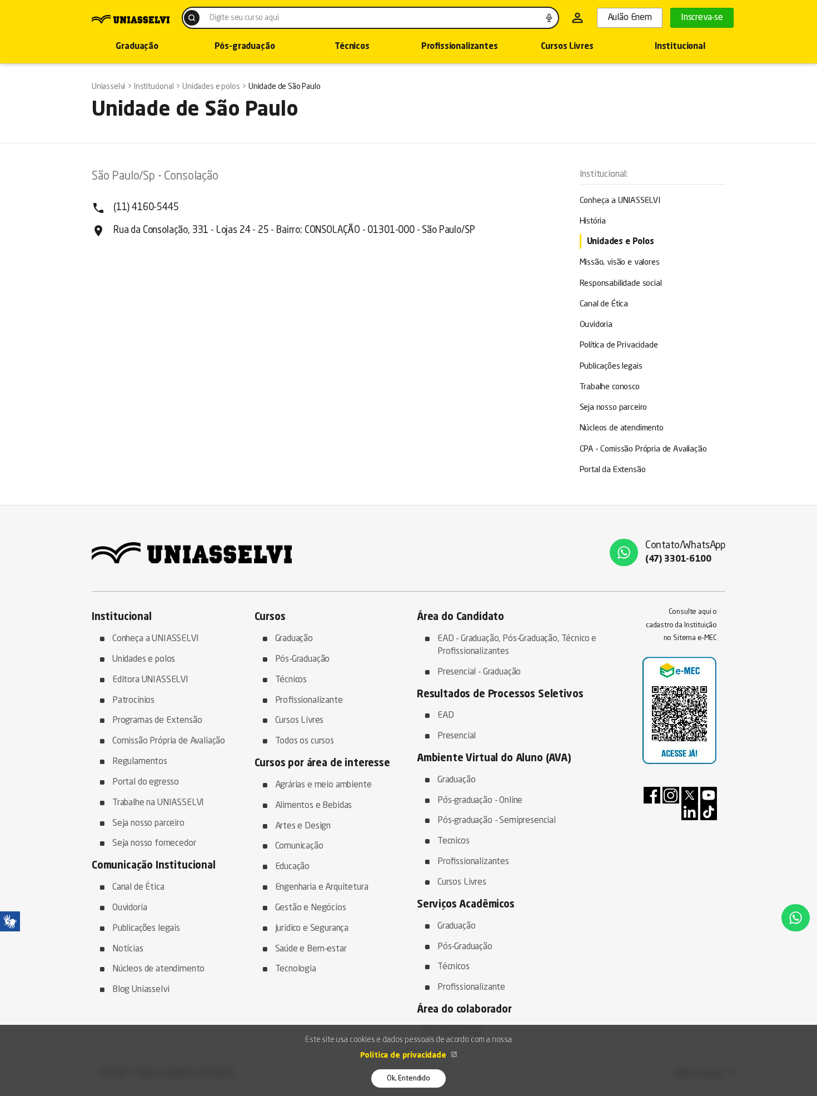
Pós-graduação (245, 47)
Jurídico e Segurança (312, 928)
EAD (445, 715)
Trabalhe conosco (610, 387)
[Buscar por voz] (549, 18)
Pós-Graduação (302, 659)
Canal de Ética (604, 304)
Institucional (680, 47)
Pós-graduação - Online (479, 800)
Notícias (127, 949)
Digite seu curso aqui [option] (244, 18)
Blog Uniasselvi (140, 989)
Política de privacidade (404, 1055)
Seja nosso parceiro (613, 408)
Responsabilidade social (621, 284)
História (593, 221)
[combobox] (370, 18)
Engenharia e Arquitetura (321, 887)
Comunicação (299, 846)
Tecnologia (295, 969)
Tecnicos (453, 841)
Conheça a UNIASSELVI (620, 201)
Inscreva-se (702, 17)
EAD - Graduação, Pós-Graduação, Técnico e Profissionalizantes (516, 645)
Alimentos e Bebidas (313, 805)
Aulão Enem (629, 17)
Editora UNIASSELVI (150, 680)
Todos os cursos (304, 741)
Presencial (456, 736)
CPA (643, 449)
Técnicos (352, 47)
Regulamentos (139, 761)
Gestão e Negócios (310, 908)
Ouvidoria (596, 325)
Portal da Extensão (613, 470)
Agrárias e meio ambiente (323, 785)
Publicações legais (611, 367)
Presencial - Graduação (479, 672)
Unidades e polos (143, 659)
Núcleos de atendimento (622, 428)
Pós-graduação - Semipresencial (496, 820)
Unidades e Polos (620, 242)
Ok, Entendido (408, 1078)
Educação (292, 866)
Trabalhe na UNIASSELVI (158, 803)
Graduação (137, 47)
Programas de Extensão (157, 720)
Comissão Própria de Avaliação (168, 741)
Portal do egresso (145, 782)
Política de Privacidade (619, 345)
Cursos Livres (567, 47)
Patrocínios (133, 700)
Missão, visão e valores (620, 263)
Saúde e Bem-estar (311, 949)
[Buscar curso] (192, 18)
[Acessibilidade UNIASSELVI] (10, 921)
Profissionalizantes (459, 47)
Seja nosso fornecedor (154, 843)
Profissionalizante (309, 700)
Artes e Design (303, 826)
